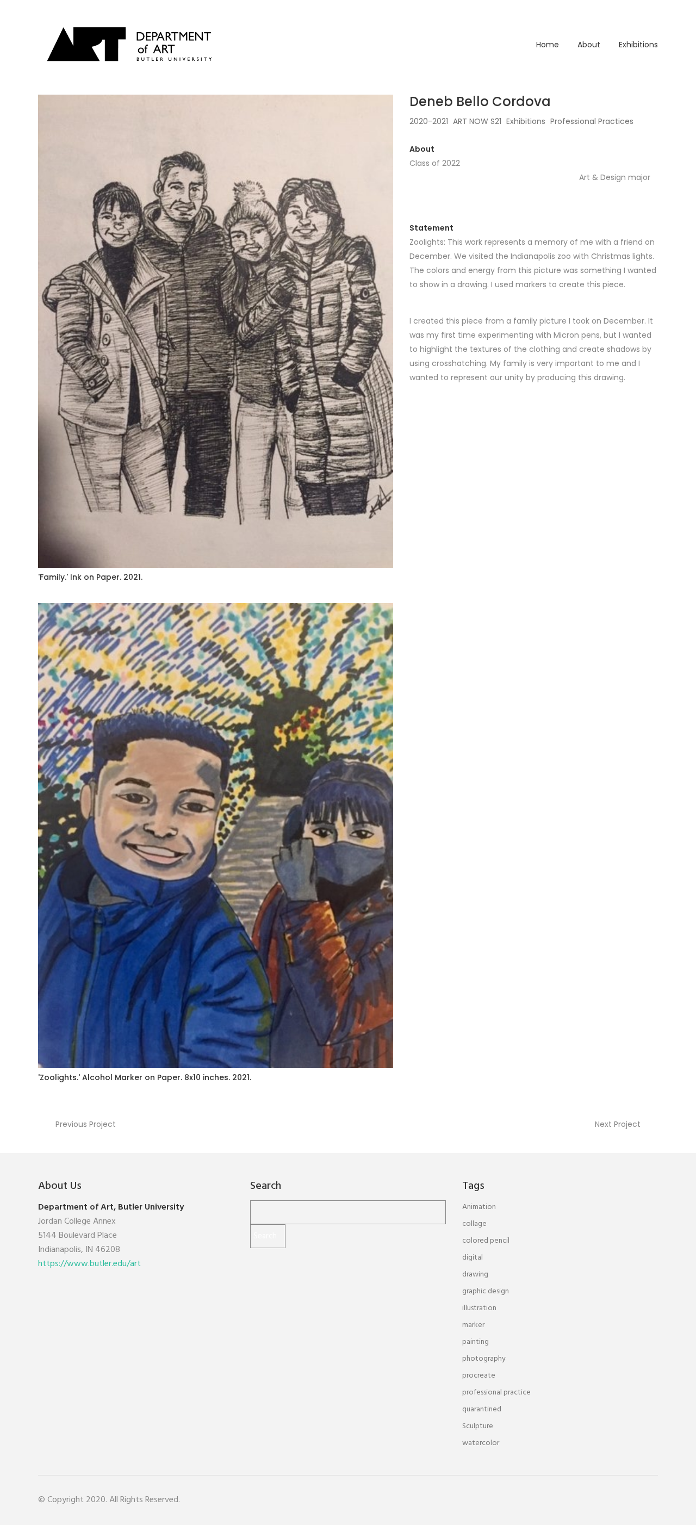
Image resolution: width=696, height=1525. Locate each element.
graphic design (485, 1291)
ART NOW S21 (477, 121)
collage (474, 1224)
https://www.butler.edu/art (89, 1264)
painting (475, 1342)
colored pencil (485, 1241)
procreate (478, 1375)
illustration (479, 1308)
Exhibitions (638, 44)
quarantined (481, 1409)
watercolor (480, 1443)
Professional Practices (591, 121)
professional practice (496, 1392)
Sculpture (477, 1426)
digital (472, 1257)
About (588, 44)
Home (547, 44)
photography (484, 1359)
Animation (479, 1207)
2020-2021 (428, 121)
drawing (475, 1274)
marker (473, 1325)
